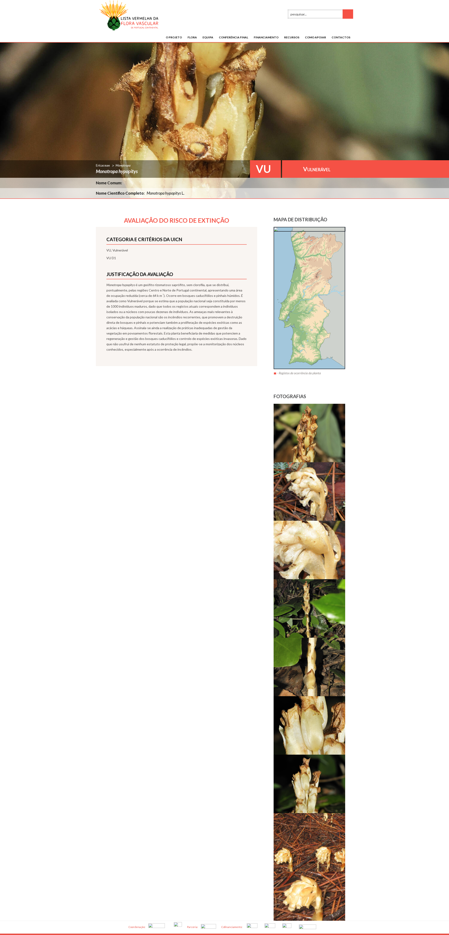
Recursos (291, 37)
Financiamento (266, 37)
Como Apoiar (315, 37)
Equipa (208, 37)
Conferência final (233, 37)
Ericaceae (103, 165)
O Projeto (174, 37)
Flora (192, 37)
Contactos (341, 37)
